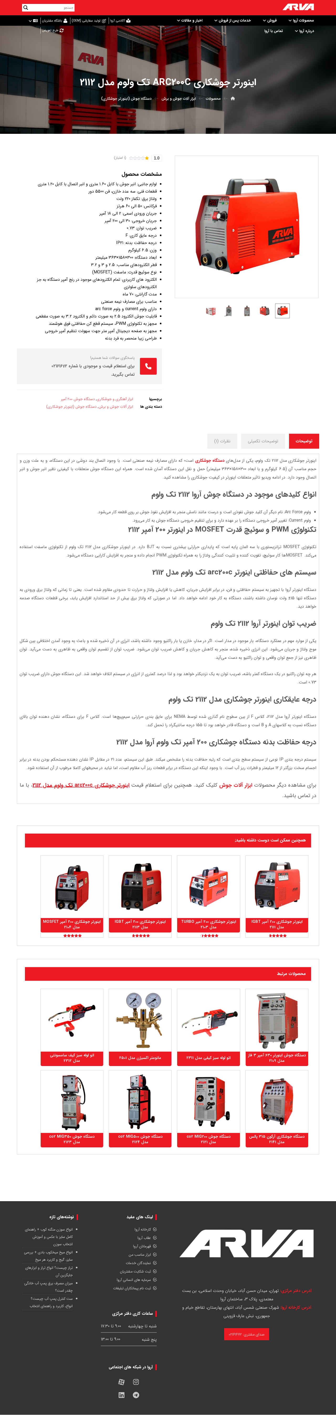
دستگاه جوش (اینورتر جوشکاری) (71, 407)
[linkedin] (121, 1395)
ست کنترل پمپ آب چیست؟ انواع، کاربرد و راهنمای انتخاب (51, 1302)
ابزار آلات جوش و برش (115, 407)
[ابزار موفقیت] (298, 7)
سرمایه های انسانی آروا (134, 1280)
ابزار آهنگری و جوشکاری (115, 399)
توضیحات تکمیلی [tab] (263, 441)
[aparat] (121, 1381)
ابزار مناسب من (140, 1255)
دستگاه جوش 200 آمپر (78, 399)
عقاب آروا (144, 1238)
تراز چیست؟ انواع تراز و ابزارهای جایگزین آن (49, 1271)
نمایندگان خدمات (138, 1263)
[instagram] (136, 1381)
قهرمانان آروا (142, 1246)
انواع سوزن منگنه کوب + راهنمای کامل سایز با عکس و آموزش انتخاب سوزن (49, 1237)
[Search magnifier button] (25, 7)
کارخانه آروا (143, 1229)
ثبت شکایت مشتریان (135, 1271)
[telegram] (136, 1395)
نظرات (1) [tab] (222, 441)
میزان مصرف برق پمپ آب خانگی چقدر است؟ (48, 1287)
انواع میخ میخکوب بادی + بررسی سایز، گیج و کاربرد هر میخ (48, 1256)
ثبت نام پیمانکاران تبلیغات (132, 1288)
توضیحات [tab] (304, 441)
